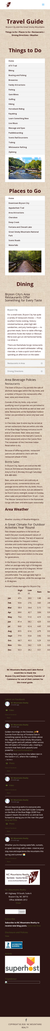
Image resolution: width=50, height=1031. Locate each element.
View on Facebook (10, 714)
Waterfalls (13, 245)
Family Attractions (17, 85)
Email (18, 903)
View (7, 936)
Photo (12, 763)
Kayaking (13, 113)
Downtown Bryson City (19, 203)
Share (8, 718)
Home (11, 61)
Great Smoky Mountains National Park (24, 234)
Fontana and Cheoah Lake (20, 227)
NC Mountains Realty (19, 703)
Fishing (12, 89)
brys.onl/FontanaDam (23, 750)
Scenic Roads (14, 240)
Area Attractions (16, 212)
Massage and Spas (17, 128)
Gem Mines (14, 94)
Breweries (13, 80)
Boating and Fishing (17, 75)
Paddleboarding (16, 133)
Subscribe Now (34, 925)
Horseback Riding (16, 109)
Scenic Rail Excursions (18, 137)
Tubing (12, 142)
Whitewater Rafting (18, 147)
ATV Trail (13, 65)
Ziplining (12, 152)
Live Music (13, 123)
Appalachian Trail (16, 208)
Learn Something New (19, 118)
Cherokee (13, 217)
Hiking (11, 104)
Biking (11, 70)
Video (11, 710)
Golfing (12, 99)
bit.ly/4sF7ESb (11, 820)
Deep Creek (14, 222)
